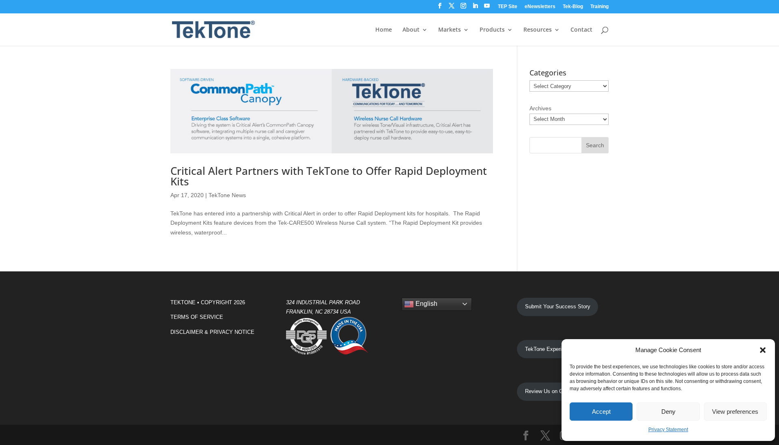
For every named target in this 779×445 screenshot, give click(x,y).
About (411, 30)
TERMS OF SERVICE (196, 317)
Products (492, 30)
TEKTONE (183, 302)
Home (383, 30)
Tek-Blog (573, 6)
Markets (449, 30)
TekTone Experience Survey (558, 349)
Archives (540, 108)
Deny (668, 411)
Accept (601, 411)
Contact (581, 30)
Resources (537, 30)
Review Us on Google (550, 391)
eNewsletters (540, 6)
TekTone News (227, 195)
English (425, 303)
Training (599, 6)
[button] (763, 350)
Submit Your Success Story (557, 306)
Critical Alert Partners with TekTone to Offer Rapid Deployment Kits (328, 176)
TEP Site (507, 6)
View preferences (735, 411)
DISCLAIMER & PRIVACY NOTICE (212, 332)
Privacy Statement (668, 429)
